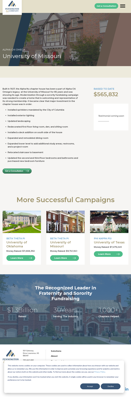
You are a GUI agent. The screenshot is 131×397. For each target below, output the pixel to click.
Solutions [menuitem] (56, 351)
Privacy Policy (99, 372)
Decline (111, 386)
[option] (65, 39)
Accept (90, 386)
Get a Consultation (106, 6)
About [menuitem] (54, 356)
